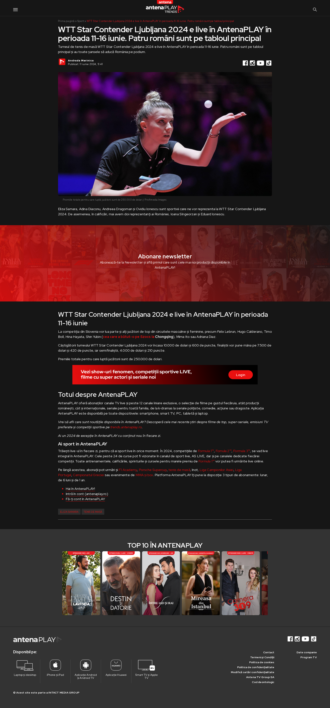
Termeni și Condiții (262, 657)
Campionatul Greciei (88, 475)
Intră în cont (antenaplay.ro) (87, 494)
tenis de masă (179, 470)
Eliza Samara (69, 512)
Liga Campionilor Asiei (216, 470)
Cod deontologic (263, 682)
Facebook (245, 63)
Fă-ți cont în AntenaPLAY (85, 499)
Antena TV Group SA (260, 677)
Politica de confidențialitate (255, 667)
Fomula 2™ (223, 451)
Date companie (307, 652)
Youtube (261, 63)
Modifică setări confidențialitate (252, 672)
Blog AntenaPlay (165, 7)
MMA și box (144, 475)
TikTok (269, 63)
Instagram (253, 63)
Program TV (308, 657)
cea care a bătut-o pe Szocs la (128, 336)
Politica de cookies (261, 662)
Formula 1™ (206, 451)
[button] (264, 583)
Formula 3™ (241, 451)
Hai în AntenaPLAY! (80, 488)
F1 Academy (128, 470)
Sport (80, 21)
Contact (268, 652)
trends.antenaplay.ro (126, 427)
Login (240, 375)
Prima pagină (66, 21)
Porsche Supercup (153, 470)
